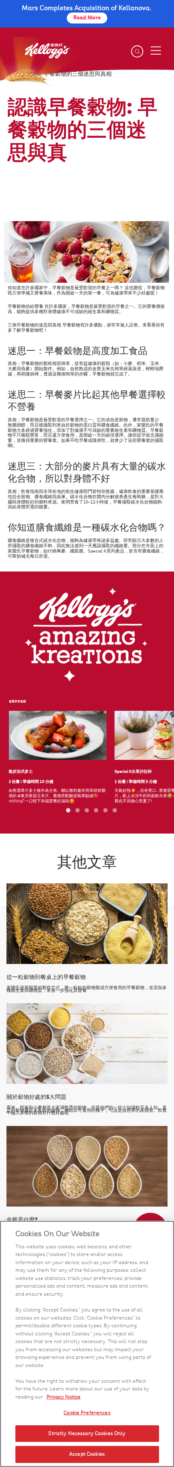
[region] (87, 1344)
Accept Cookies (87, 1454)
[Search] (137, 51)
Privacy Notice (64, 1397)
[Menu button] (155, 50)
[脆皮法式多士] (57, 735)
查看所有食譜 (17, 701)
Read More (87, 17)
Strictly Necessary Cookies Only (86, 1433)
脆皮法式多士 (20, 771)
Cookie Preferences (87, 1412)
